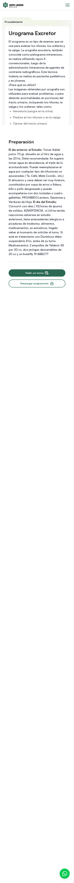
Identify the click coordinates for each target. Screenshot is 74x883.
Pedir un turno (34, 272)
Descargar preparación (34, 283)
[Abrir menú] (67, 5)
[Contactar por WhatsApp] (65, 874)
